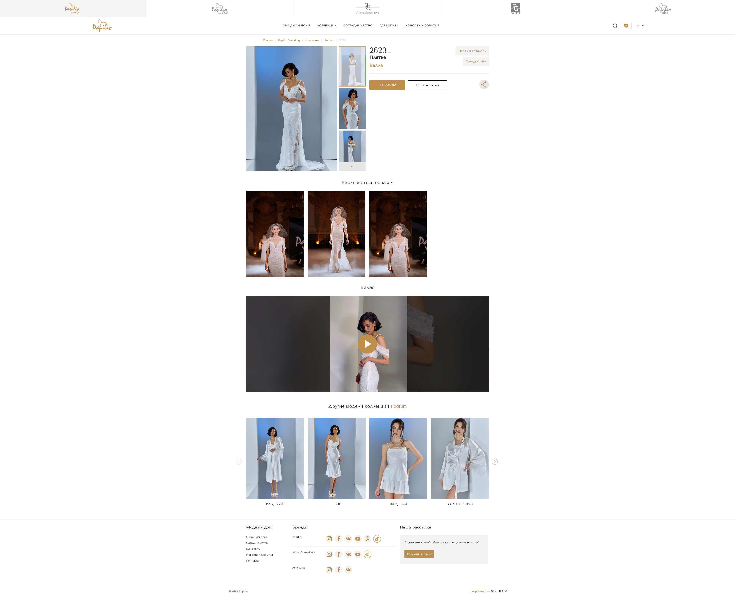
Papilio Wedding (289, 40)
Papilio (296, 537)
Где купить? (387, 85)
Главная (268, 40)
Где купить (389, 25)
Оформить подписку (419, 554)
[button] (352, 166)
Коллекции (327, 25)
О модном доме (296, 25)
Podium (329, 40)
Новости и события (422, 25)
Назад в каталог (471, 51)
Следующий (475, 61)
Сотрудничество (358, 25)
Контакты (252, 560)
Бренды (300, 527)
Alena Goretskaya (303, 552)
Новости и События (259, 554)
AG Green (298, 568)
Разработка (478, 591)
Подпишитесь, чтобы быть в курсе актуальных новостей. (442, 542)
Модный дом (259, 527)
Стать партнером (427, 85)
